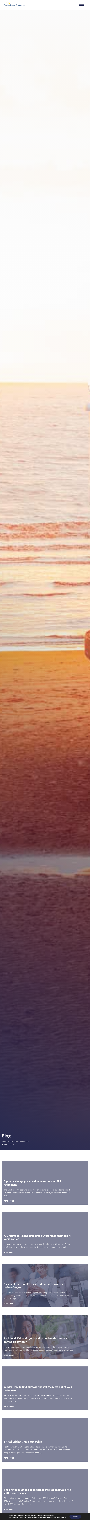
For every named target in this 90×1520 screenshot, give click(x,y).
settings (63, 1518)
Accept (75, 1517)
